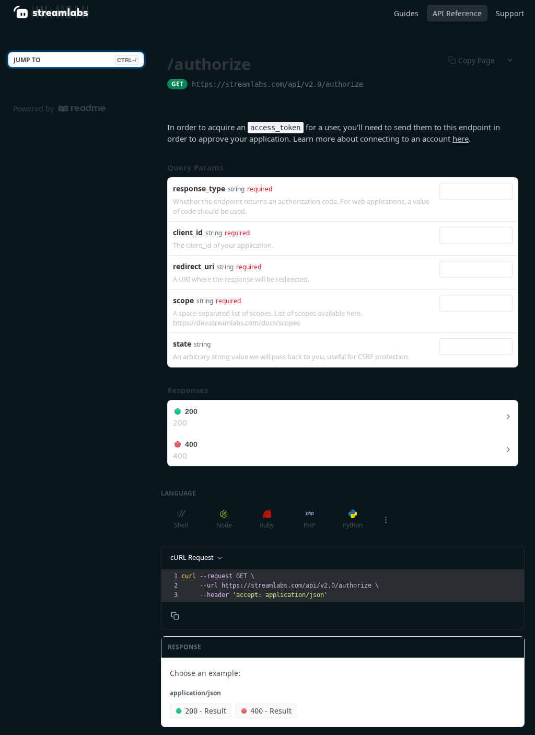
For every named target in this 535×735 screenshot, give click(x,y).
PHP (310, 525)
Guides (406, 13)
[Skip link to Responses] (160, 390)
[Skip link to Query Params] (160, 167)
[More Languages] (385, 519)
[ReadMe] (82, 108)
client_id (188, 232)
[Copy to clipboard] (373, 85)
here (460, 138)
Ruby (267, 525)
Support (510, 13)
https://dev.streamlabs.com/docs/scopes (236, 322)
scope (183, 300)
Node (224, 525)
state (182, 344)
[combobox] (476, 191)
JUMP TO (75, 59)
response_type (199, 188)
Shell (181, 525)
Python (353, 525)
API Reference (457, 13)
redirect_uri (193, 266)
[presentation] (351, 585)
